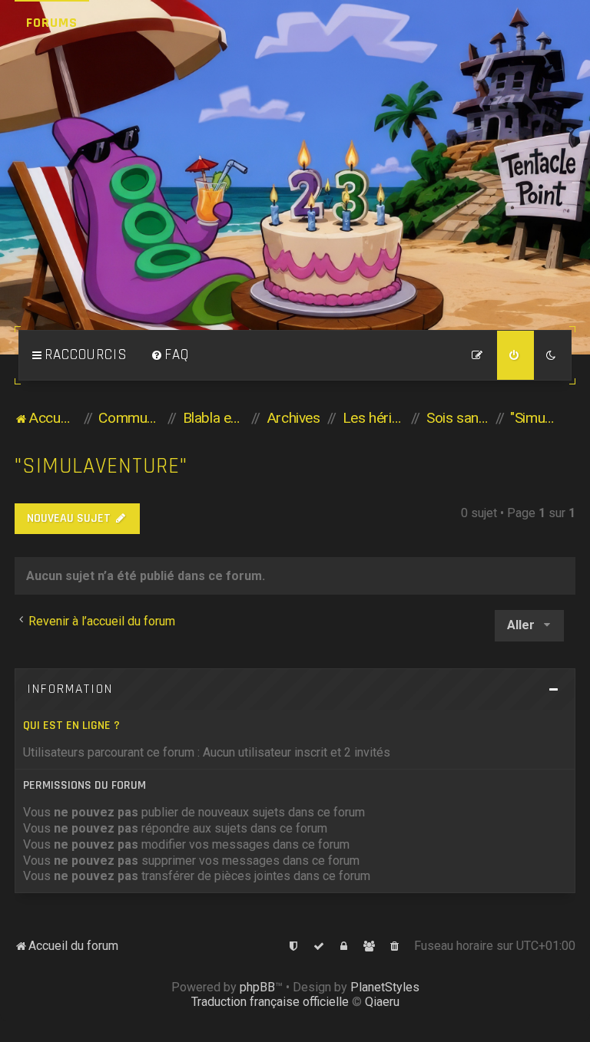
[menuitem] (170, 355)
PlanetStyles (384, 987)
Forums (52, 22)
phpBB (257, 987)
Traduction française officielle (270, 1001)
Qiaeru (382, 1001)
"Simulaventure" (101, 466)
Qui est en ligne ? (71, 725)
